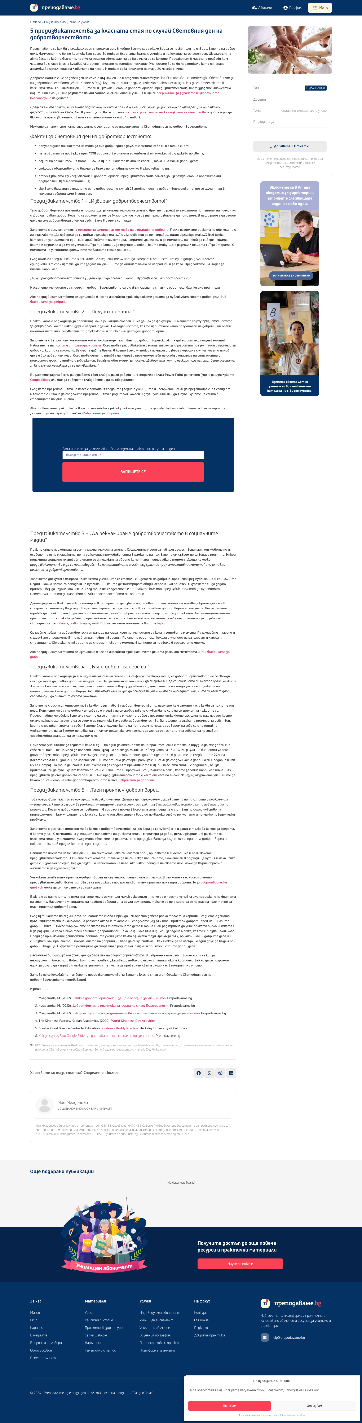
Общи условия (41, 1350)
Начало (35, 22)
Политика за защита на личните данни (258, 1415)
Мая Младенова (148, 1045)
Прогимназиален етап (196, 1045)
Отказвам (314, 1406)
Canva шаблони (96, 1335)
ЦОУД (147, 1049)
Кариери (36, 1328)
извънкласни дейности (83, 1045)
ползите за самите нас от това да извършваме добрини (123, 230)
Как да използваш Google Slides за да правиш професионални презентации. (97, 1036)
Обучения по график (155, 1335)
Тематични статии (100, 1350)
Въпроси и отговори (46, 1343)
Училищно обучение (155, 1328)
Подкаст (201, 1328)
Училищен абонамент (156, 1320)
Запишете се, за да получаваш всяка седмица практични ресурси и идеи (118, 449)
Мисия (35, 1313)
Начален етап (169, 1045)
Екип (33, 1320)
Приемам (229, 1406)
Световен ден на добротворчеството (75, 1049)
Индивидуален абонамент (160, 1313)
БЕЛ (38, 1045)
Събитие (201, 1320)
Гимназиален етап (54, 1045)
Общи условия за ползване (292, 1415)
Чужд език (159, 1049)
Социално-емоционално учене (66, 22)
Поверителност (43, 1358)
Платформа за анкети (157, 1350)
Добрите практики (209, 1335)
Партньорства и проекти (160, 1343)
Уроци (89, 1313)
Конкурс (200, 1313)
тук (160, 623)
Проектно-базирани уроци (105, 1328)
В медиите (38, 1335)
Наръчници (93, 1343)
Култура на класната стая (119, 1045)
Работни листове (99, 1320)
